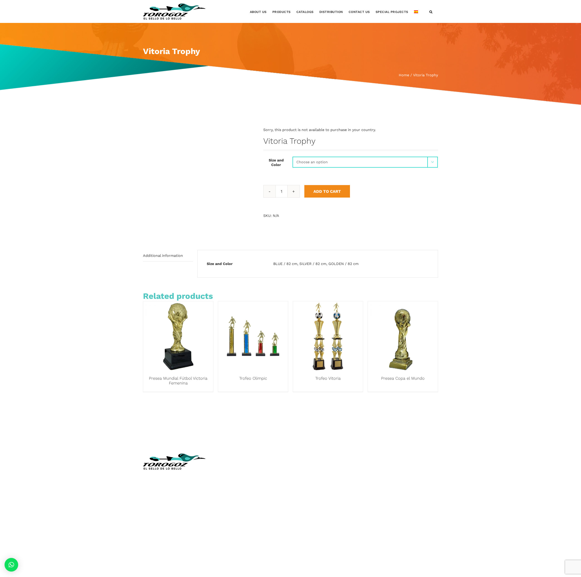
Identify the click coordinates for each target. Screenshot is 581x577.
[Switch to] (416, 11)
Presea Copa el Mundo (403, 378)
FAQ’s (223, 536)
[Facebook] (372, 456)
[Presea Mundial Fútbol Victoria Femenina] (178, 304)
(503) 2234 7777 (170, 501)
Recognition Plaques (312, 482)
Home (224, 468)
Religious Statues (234, 495)
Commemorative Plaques (316, 489)
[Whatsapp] (390, 456)
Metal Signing (306, 515)
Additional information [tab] (163, 255)
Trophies (301, 468)
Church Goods (231, 502)
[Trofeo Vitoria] (328, 304)
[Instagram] (381, 456)
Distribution (229, 509)
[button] (431, 11)
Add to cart (327, 191)
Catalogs (226, 489)
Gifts (298, 509)
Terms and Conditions (238, 522)
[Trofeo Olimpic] (253, 304)
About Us (227, 475)
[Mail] (399, 456)
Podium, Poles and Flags (315, 522)
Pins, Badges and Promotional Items (326, 502)
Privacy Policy (231, 529)
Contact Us (228, 515)
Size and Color (276, 162)
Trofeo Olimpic (253, 378)
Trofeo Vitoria (328, 378)
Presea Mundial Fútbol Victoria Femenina (178, 381)
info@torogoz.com (159, 512)
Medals (300, 475)
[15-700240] (199, 179)
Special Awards (307, 495)
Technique (227, 482)
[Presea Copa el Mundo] (403, 304)
